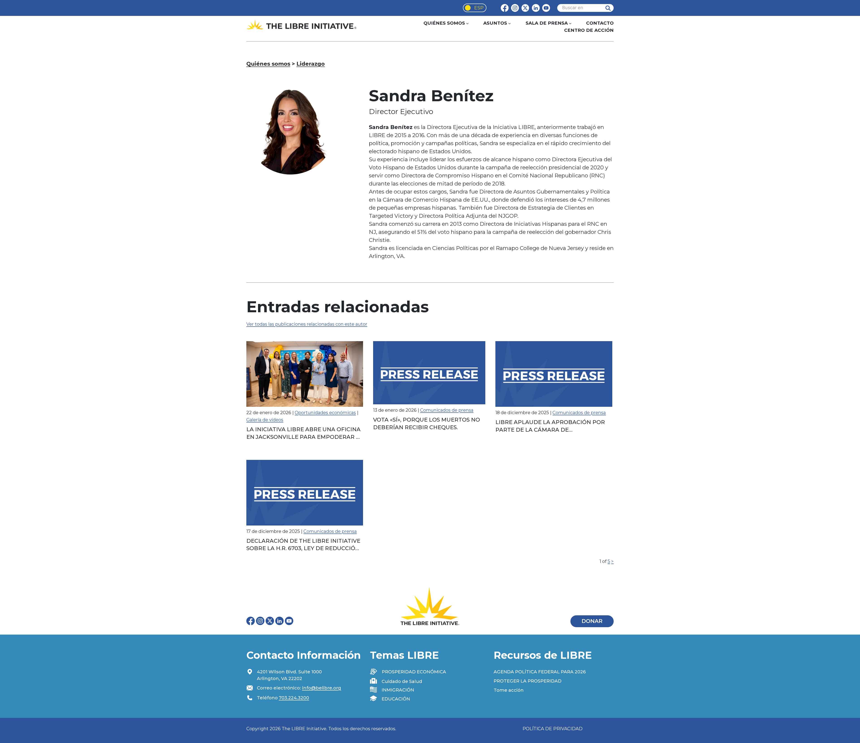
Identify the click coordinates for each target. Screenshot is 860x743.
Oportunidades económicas (325, 412)
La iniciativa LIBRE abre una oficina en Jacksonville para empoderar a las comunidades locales (303, 433)
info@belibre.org (321, 688)
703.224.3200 (294, 697)
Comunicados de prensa (446, 410)
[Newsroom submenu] (570, 23)
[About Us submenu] (467, 23)
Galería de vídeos (264, 419)
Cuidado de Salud (402, 681)
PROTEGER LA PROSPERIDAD (527, 681)
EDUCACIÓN (396, 699)
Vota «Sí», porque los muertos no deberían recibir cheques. (426, 423)
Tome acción (509, 690)
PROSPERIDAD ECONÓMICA (414, 671)
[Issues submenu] (509, 23)
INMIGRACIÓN (398, 690)
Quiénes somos (268, 63)
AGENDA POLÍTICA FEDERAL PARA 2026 (540, 671)
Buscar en (611, 8)
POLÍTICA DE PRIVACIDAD (552, 728)
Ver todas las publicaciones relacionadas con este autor (306, 324)
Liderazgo (311, 63)
